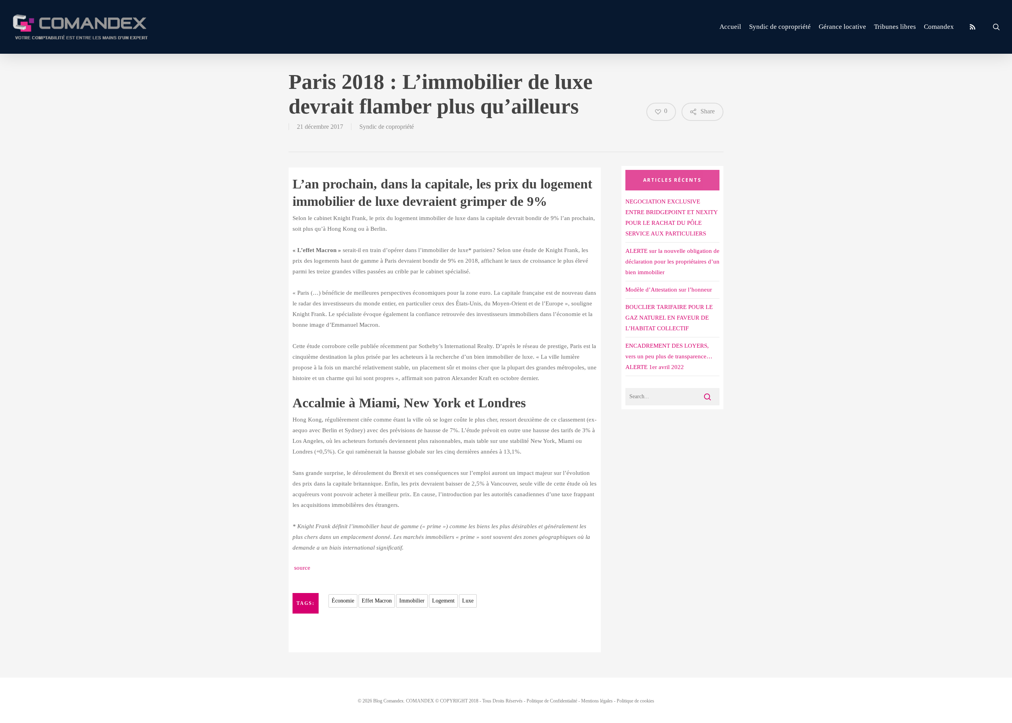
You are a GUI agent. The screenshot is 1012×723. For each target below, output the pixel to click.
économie (343, 601)
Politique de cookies (635, 701)
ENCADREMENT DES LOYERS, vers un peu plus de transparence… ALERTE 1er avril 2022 (668, 356)
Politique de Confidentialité (552, 701)
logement (443, 601)
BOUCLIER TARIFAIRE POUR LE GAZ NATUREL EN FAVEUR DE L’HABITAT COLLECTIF (669, 317)
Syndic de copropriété (386, 126)
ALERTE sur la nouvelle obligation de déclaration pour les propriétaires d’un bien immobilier (672, 261)
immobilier (412, 601)
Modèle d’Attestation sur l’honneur (668, 289)
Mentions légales (597, 701)
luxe (468, 601)
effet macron (377, 601)
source (301, 568)
